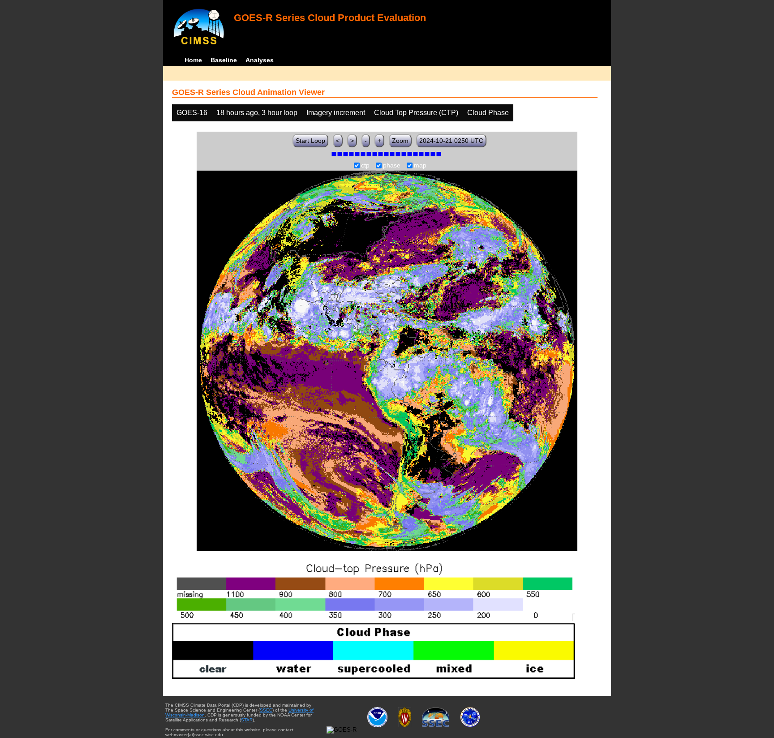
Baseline (224, 60)
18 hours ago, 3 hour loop (256, 112)
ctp (365, 165)
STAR (247, 719)
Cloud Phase (488, 112)
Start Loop (310, 140)
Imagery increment (335, 112)
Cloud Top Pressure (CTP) (416, 112)
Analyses (259, 60)
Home (193, 60)
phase (391, 165)
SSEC (266, 710)
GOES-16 (191, 112)
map (420, 165)
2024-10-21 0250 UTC (451, 140)
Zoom (400, 140)
